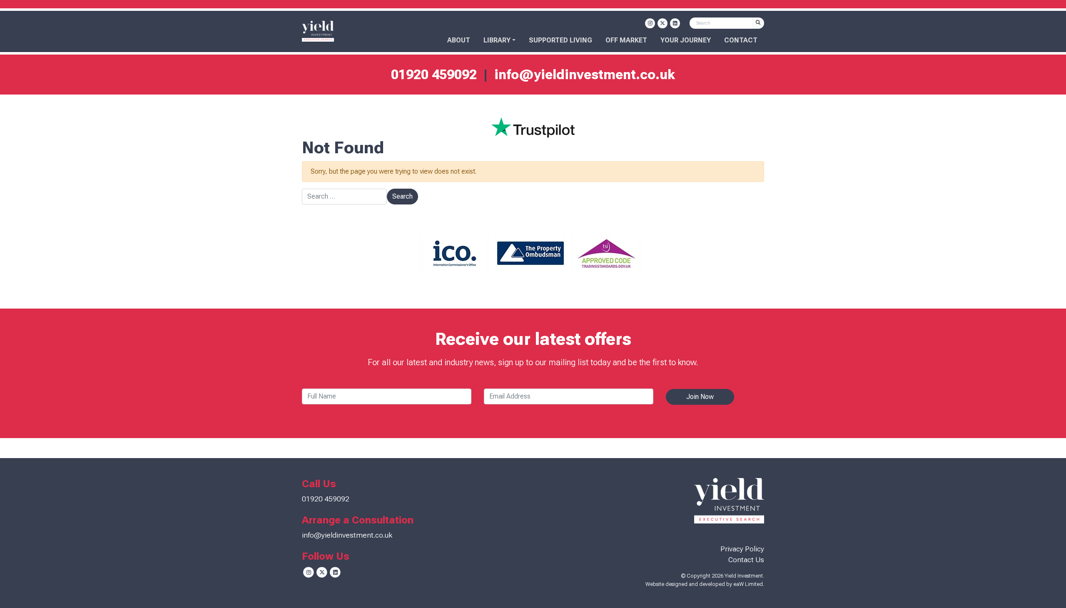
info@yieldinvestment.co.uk (584, 74)
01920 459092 (434, 74)
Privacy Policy (742, 549)
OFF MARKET (626, 40)
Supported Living (560, 40)
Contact (740, 40)
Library (497, 40)
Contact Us (746, 560)
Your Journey (685, 40)
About (458, 40)
